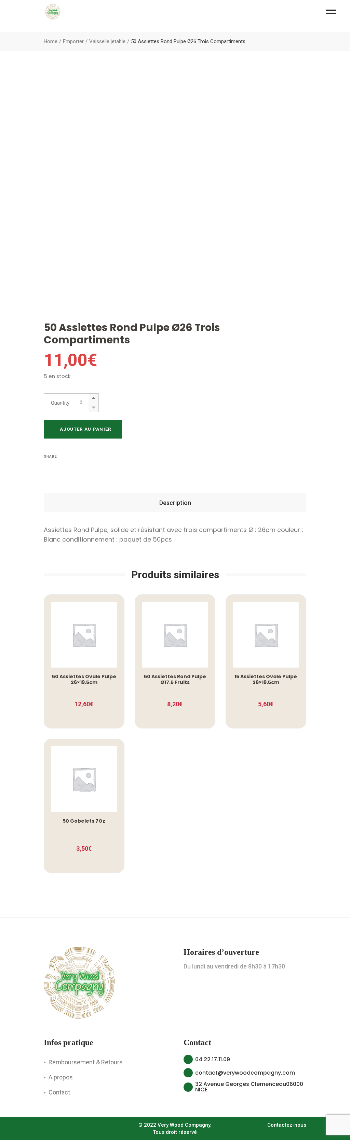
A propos (61, 1077)
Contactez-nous (286, 1125)
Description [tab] (175, 502)
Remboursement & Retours (86, 1062)
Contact (59, 1092)
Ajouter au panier (85, 429)
